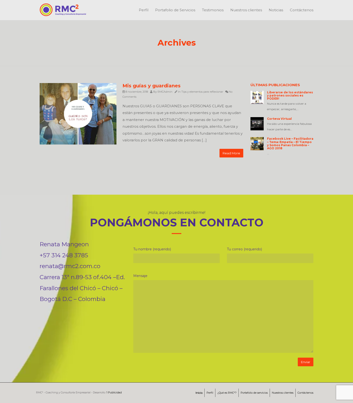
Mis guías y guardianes (151, 86)
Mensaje (140, 276)
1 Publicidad (114, 392)
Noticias (276, 10)
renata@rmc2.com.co (70, 266)
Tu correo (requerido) (244, 249)
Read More (231, 153)
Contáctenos (301, 10)
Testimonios (213, 10)
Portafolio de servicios (254, 392)
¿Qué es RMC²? (227, 392)
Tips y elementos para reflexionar (202, 91)
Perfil (143, 10)
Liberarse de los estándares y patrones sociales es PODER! (290, 95)
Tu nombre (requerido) (152, 249)
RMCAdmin (165, 91)
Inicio (198, 392)
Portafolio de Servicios (175, 10)
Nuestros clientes (246, 10)
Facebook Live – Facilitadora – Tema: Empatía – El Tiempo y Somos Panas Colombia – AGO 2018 (290, 143)
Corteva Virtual (279, 118)
